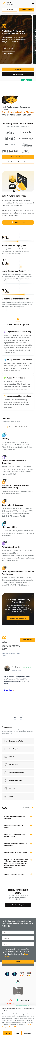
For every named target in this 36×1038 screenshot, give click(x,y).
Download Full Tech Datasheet (19, 427)
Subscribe (18, 961)
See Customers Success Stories (18, 162)
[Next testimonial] (21, 717)
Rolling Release (18, 74)
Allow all (7, 1033)
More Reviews (27, 639)
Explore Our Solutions (18, 157)
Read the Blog (8, 53)
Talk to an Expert (18, 905)
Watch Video (20, 222)
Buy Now (18, 69)
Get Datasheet (8, 48)
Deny (17, 1033)
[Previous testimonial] (15, 717)
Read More (9, 690)
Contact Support (26, 9)
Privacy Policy (13, 1027)
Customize (27, 1033)
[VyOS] (7, 3)
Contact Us (9, 9)
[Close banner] (34, 1007)
